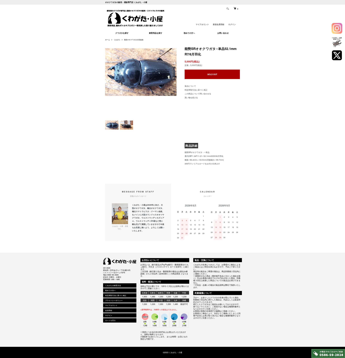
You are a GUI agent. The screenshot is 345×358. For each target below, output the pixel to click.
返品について (190, 86)
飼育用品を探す (155, 33)
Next (172, 82)
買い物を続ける (191, 97)
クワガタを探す (122, 33)
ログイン (232, 24)
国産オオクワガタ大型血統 (133, 39)
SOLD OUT (212, 74)
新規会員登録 (218, 24)
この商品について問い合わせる (198, 93)
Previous (109, 82)
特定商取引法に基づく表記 (196, 89)
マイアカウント (202, 24)
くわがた (117, 39)
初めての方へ (189, 33)
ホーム (107, 39)
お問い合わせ (223, 33)
